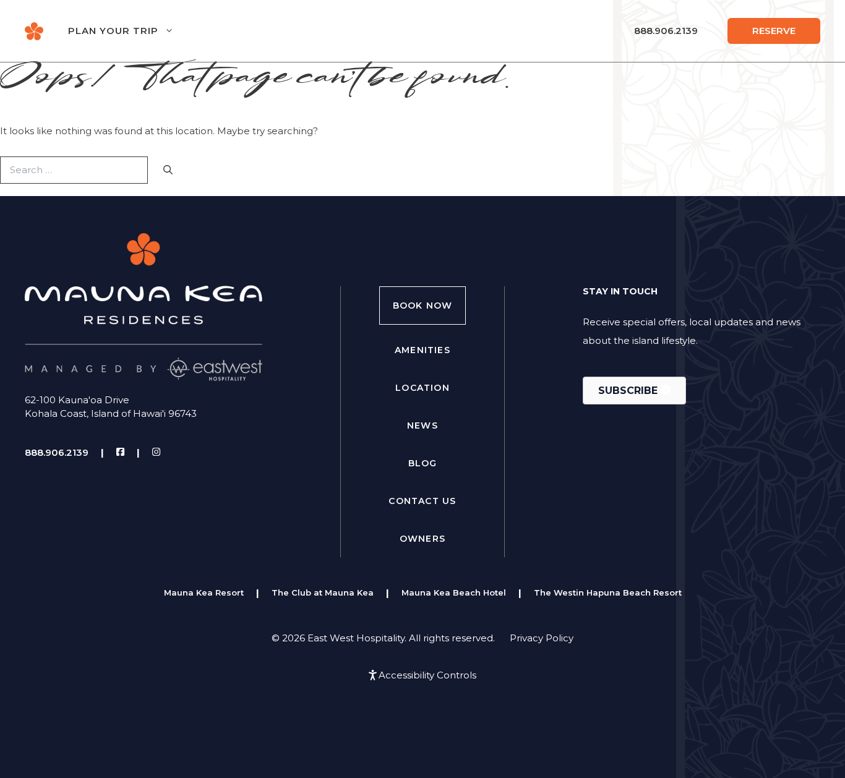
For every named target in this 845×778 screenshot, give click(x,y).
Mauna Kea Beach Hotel (453, 592)
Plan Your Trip (113, 30)
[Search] (168, 170)
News (422, 425)
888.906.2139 (666, 30)
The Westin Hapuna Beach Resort (608, 592)
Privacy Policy (541, 638)
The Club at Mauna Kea (323, 592)
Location (422, 387)
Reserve (774, 30)
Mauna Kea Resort (204, 592)
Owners (422, 538)
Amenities (422, 350)
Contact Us (422, 501)
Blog (422, 463)
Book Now (423, 305)
